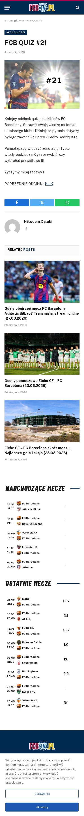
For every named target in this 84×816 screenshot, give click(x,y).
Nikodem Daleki (38, 221)
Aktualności (15, 32)
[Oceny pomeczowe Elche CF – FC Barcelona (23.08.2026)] (42, 354)
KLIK (49, 184)
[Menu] (7, 8)
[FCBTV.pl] (42, 7)
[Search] (77, 8)
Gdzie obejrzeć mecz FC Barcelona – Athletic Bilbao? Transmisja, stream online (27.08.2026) (41, 313)
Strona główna (14, 20)
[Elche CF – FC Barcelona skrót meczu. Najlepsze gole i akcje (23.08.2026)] (42, 421)
